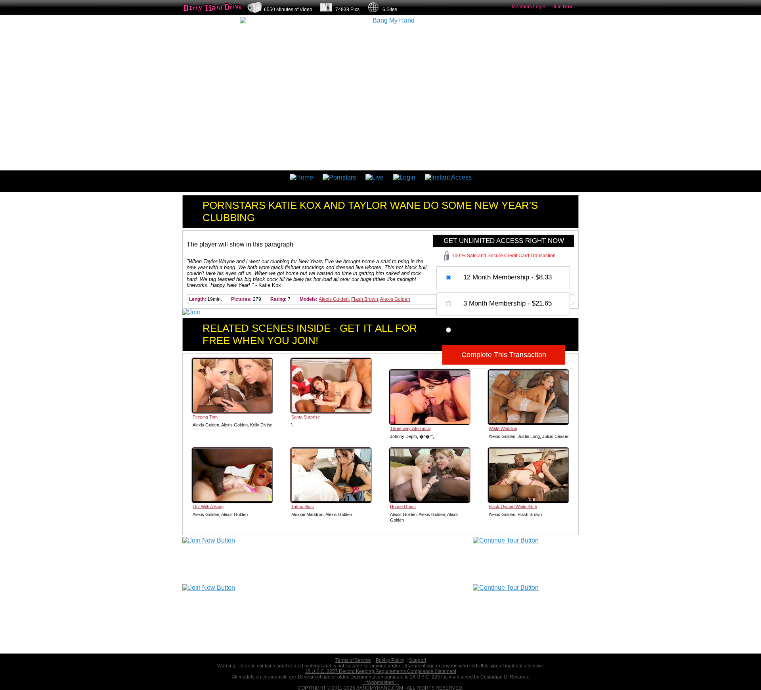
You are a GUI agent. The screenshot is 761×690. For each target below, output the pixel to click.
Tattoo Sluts (302, 506)
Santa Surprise (305, 417)
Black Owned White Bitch (513, 506)
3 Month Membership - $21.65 (507, 303)
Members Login (528, 7)
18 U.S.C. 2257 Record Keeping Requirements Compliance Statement (380, 671)
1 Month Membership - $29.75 (507, 329)
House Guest (403, 506)
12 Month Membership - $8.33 (507, 277)
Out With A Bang (208, 506)
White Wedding (503, 428)
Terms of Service (353, 660)
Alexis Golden (334, 299)
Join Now (563, 7)
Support (417, 660)
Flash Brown (364, 299)
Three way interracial (410, 428)
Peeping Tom (205, 417)
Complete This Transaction (503, 355)
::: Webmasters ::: (380, 682)
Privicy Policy (390, 660)
